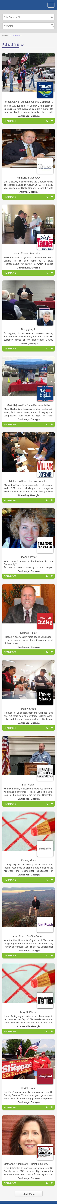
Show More (29, 1193)
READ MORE (10, 120)
